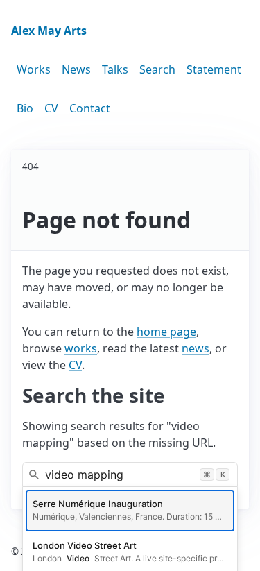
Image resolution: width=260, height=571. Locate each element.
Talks (115, 69)
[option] (130, 510)
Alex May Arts (49, 30)
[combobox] (130, 474)
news (195, 348)
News (76, 69)
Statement (214, 69)
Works (34, 69)
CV (51, 108)
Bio (25, 108)
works (80, 348)
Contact (89, 108)
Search (157, 69)
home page (166, 331)
